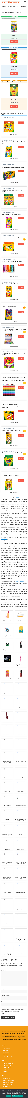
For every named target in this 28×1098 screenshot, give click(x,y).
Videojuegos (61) (6, 1086)
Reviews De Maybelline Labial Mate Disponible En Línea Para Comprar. (7, 835)
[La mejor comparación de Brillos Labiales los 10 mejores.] (20, 948)
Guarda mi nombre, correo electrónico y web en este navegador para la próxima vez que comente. (13, 1011)
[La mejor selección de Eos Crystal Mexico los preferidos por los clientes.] (20, 887)
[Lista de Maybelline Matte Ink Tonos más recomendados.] (20, 701)
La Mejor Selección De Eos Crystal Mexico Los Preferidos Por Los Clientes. (21, 894)
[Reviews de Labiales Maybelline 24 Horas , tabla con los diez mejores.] (20, 917)
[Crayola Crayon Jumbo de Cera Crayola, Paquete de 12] (9, 151)
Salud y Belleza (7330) (7, 1084)
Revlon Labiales (7, 805)
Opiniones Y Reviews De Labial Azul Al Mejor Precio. (21, 863)
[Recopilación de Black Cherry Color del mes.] (7, 728)
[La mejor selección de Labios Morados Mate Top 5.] (7, 902)
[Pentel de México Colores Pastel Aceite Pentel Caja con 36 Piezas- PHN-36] (9, 338)
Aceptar (8, 1095)
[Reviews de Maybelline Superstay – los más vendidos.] (20, 902)
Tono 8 (20, 748)
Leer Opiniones (14, 41)
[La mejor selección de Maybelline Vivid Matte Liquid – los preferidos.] (7, 785)
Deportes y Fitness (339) (8, 1056)
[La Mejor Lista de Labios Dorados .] (20, 686)
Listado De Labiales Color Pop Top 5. (7, 863)
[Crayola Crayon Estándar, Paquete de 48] (9, 292)
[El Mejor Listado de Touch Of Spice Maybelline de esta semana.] (7, 686)
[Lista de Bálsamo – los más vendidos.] (7, 814)
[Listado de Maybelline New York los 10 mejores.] (7, 948)
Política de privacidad (17, 1095)
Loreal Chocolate (20, 721)
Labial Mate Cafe (20, 849)
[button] (25, 2)
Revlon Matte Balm (7, 721)
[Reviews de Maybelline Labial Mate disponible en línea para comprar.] (7, 829)
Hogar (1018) (6, 1069)
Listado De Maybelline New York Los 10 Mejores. (7, 954)
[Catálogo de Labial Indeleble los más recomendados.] (7, 917)
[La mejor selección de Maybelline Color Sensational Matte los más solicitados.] (7, 756)
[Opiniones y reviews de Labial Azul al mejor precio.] (20, 857)
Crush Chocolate (7, 892)
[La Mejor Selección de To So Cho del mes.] (20, 728)
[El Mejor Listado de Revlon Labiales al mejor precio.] (7, 800)
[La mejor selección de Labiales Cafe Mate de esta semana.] (7, 872)
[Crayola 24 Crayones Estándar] (14, 63)
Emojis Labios (7, 706)
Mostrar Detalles (14, 134)
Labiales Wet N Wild (21, 649)
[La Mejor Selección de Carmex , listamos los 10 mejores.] (20, 829)
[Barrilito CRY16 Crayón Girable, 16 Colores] (9, 269)
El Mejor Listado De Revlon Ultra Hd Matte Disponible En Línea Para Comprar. (21, 939)
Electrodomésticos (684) (8, 1063)
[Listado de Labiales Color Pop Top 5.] (7, 857)
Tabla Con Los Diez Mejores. (7, 650)
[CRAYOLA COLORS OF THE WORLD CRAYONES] (9, 485)
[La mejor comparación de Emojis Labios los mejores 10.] (7, 701)
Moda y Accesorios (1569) (8, 1080)
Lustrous (7, 664)
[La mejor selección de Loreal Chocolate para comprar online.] (20, 715)
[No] (26, 1093)
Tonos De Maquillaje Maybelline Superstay (20, 778)
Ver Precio (21, 122)
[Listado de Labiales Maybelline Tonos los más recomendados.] (7, 742)
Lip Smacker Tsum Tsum (7, 678)
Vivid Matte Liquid (7, 791)
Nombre (3, 989)
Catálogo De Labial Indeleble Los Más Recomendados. (7, 924)
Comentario (4, 970)
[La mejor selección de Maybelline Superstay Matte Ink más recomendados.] (20, 756)
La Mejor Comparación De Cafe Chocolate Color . (7, 778)
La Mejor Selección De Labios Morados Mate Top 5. (7, 909)
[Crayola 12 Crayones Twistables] (9, 314)
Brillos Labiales (21, 953)
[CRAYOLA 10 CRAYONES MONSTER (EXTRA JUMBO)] (9, 363)
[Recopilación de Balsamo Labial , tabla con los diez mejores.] (20, 872)
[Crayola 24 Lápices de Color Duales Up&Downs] (9, 461)
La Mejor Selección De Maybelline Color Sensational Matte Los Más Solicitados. (7, 763)
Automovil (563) (6, 1048)
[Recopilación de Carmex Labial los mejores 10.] (20, 629)
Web (2, 1001)
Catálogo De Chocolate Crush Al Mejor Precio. (21, 806)
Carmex (20, 834)
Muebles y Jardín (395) (8, 1082)
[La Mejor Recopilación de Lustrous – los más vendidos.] (7, 658)
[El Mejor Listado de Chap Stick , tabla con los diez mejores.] (7, 644)
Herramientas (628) (7, 1067)
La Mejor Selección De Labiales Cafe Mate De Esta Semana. (7, 878)
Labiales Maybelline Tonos (7, 748)
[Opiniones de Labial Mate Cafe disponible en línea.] (20, 843)
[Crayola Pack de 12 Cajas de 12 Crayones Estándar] (9, 199)
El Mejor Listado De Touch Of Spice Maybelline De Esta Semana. (7, 692)
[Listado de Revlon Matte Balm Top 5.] (7, 715)
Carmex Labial (21, 635)
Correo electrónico (6, 995)
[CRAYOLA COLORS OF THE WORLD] (9, 438)
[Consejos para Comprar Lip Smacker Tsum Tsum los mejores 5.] (7, 673)
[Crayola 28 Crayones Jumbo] (14, 32)
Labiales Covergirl (7, 938)
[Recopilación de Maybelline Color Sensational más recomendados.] (20, 785)
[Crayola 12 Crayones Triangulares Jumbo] (9, 222)
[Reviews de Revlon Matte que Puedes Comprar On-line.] (20, 673)
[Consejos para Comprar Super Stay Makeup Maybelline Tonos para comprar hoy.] (20, 771)
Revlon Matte (21, 678)
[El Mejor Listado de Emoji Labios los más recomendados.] (20, 814)
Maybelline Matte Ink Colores (20, 707)
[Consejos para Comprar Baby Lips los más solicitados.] (7, 614)
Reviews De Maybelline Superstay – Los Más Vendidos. (21, 909)
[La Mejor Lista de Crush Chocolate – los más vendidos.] (7, 887)
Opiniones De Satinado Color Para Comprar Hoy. (21, 620)
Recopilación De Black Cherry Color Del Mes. (7, 735)
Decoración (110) (6, 1054)
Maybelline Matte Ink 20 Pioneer (21, 762)
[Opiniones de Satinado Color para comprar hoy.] (20, 614)
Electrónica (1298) (7, 1065)
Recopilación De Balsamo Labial (20, 878)
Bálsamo (7, 819)
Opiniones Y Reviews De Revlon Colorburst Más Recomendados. (21, 664)
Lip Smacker (7, 849)
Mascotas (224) (6, 1078)
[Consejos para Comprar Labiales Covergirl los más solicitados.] (7, 932)
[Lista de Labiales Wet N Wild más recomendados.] (20, 644)
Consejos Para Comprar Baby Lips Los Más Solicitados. (7, 620)
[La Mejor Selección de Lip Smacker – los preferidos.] (7, 843)
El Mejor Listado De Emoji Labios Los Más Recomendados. (20, 820)
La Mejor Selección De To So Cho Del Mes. (20, 735)
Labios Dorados (21, 692)
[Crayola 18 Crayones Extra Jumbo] (9, 127)
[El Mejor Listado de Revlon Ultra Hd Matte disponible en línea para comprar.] (20, 932)
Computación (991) (7, 1052)
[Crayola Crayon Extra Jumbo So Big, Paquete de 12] (9, 246)
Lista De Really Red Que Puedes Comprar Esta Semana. (7, 635)
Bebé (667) (5, 1050)
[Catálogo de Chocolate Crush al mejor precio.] (20, 800)
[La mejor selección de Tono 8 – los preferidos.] (20, 742)
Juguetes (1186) (6, 1071)
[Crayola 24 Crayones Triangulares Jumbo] (14, 96)
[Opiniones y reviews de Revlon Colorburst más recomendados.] (20, 658)
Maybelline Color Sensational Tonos (21, 792)
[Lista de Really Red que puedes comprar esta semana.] (7, 629)
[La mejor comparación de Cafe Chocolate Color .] (7, 771)
